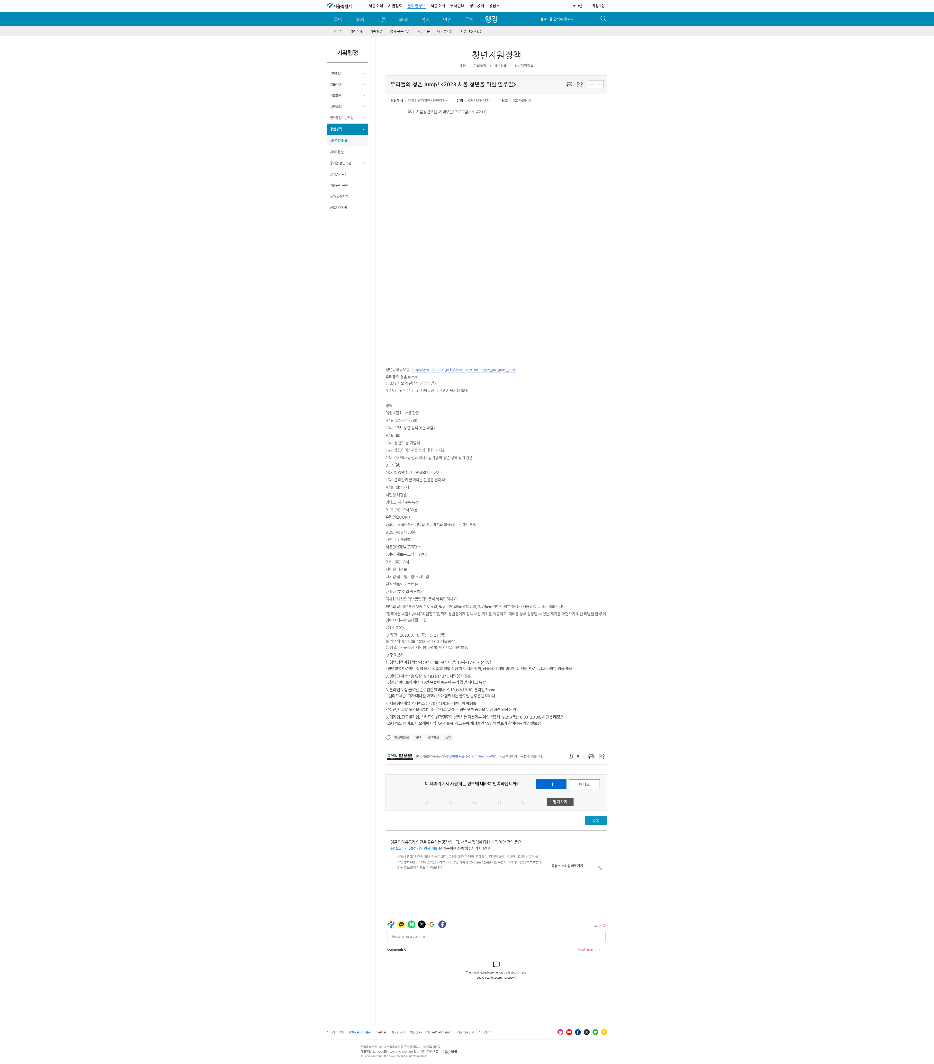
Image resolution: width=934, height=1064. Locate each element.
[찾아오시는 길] (432, 1046)
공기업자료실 (338, 174)
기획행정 (376, 31)
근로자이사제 (338, 207)
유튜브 (569, 1032)
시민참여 (395, 5)
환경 (403, 20)
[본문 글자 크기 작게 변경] (600, 84)
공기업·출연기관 (340, 163)
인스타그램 (560, 1032)
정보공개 (476, 5)
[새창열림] (569, 85)
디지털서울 (445, 31)
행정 (491, 19)
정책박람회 (401, 737)
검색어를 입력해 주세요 (557, 19)
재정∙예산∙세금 (470, 31)
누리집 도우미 (335, 1032)
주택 (337, 20)
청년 (418, 737)
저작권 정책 (398, 1032)
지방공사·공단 (339, 185)
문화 (469, 20)
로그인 (577, 6)
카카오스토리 (604, 1032)
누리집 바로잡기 (464, 1032)
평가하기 (560, 802)
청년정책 (335, 129)
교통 (381, 20)
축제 (448, 737)
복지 (425, 20)
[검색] (603, 19)
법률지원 (335, 84)
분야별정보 (416, 5)
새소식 (338, 31)
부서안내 (457, 5)
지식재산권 (337, 152)
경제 (359, 20)
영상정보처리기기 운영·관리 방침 (430, 1032)
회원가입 (598, 6)
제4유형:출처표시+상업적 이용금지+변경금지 (473, 756)
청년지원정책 (338, 141)
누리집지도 (485, 1032)
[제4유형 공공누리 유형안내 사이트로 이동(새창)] (400, 756)
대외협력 (335, 95)
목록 (595, 820)
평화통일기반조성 (341, 118)
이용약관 (381, 1032)
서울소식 (375, 5)
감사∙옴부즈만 (400, 31)
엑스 (587, 1032)
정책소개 (356, 31)
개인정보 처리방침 (360, 1032)
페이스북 (578, 1032)
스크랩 (580, 85)
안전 (447, 20)
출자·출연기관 (339, 196)
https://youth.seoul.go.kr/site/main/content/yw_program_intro (464, 369)
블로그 (595, 1032)
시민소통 (423, 31)
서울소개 (438, 5)
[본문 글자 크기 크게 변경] (592, 84)
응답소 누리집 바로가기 (567, 866)
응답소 (494, 5)
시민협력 (335, 106)
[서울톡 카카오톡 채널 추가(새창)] (451, 1052)
